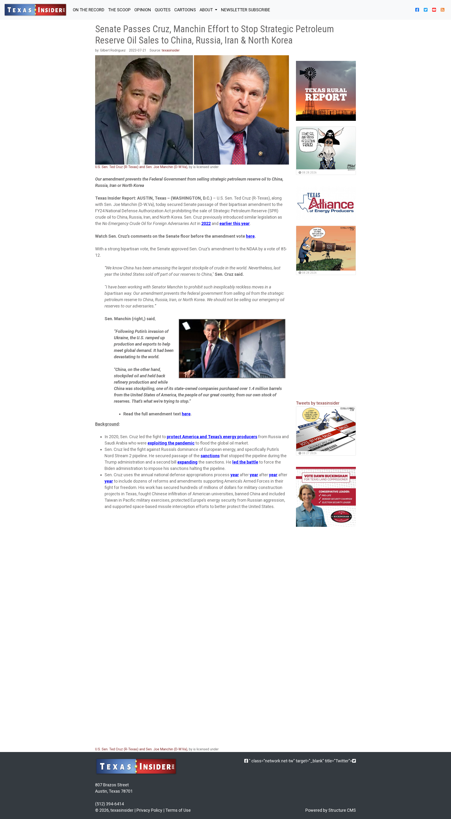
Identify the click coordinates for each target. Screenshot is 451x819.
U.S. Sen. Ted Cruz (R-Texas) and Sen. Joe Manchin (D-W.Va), (142, 167)
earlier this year (234, 223)
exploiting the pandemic (171, 443)
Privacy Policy (149, 810)
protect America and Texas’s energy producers (212, 436)
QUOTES (163, 9)
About (207, 9)
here (250, 236)
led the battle (245, 462)
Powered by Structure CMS (330, 810)
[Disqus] (192, 680)
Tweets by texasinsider (317, 403)
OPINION (142, 9)
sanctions (210, 455)
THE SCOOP (119, 9)
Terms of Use (178, 810)
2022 (206, 223)
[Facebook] (246, 760)
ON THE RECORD (88, 9)
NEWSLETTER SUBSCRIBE (245, 9)
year (234, 474)
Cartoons (185, 9)
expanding (187, 462)
